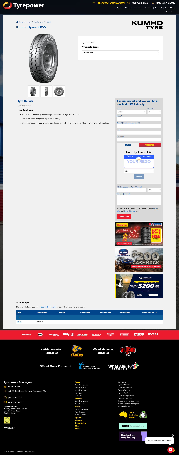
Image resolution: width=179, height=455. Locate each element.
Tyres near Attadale (125, 398)
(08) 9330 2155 (140, 3)
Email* (119, 130)
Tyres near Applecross (126, 395)
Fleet (167, 12)
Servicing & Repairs (82, 409)
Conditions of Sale (29, 451)
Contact (158, 8)
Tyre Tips (78, 396)
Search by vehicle (48, 307)
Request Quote (124, 216)
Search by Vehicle (81, 385)
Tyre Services (80, 412)
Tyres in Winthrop (124, 393)
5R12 (19, 322)
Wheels (128, 8)
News (173, 12)
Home (20, 22)
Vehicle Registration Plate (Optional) (129, 187)
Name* (119, 116)
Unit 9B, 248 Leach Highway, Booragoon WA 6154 (27, 392)
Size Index (122, 382)
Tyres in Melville (124, 390)
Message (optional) (123, 194)
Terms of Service (129, 211)
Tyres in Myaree (124, 385)
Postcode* (120, 137)
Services (138, 8)
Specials (148, 8)
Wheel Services (80, 415)
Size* (118, 109)
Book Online (170, 8)
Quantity (150, 109)
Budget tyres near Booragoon (128, 401)
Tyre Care (78, 393)
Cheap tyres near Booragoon (128, 404)
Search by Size (80, 387)
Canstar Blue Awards (125, 406)
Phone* (128, 123)
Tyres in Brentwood (125, 387)
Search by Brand (81, 390)
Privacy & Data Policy (16, 451)
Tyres (119, 8)
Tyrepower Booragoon (110, 3)
